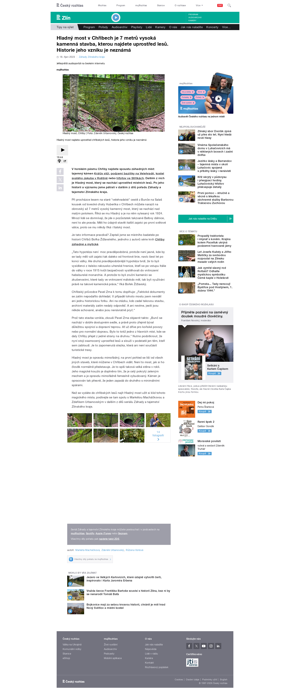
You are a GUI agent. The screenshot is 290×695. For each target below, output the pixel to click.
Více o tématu (188, 231)
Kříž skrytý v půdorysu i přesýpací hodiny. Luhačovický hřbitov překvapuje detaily (212, 182)
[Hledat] (229, 5)
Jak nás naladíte (192, 27)
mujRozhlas (141, 5)
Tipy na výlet (65, 27)
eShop (66, 658)
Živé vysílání (187, 103)
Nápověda (150, 649)
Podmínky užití (209, 679)
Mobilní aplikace (113, 658)
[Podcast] (59, 161)
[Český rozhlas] (70, 5)
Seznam (122, 533)
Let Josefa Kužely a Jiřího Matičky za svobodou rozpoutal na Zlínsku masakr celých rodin (214, 256)
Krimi (200, 92)
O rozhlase (180, 5)
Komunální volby (72, 649)
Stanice (161, 5)
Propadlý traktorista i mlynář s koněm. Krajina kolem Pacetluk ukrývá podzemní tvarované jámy (214, 240)
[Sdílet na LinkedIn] (60, 187)
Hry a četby (186, 92)
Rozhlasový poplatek (156, 667)
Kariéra (149, 658)
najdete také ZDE (109, 538)
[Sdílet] (65, 161)
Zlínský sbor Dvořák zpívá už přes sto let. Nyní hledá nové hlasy (215, 134)
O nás (173, 27)
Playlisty (136, 27)
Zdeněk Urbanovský (105, 133)
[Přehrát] (62, 150)
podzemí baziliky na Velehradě (132, 173)
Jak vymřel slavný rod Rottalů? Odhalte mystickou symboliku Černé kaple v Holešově (213, 272)
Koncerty (212, 27)
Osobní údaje (192, 679)
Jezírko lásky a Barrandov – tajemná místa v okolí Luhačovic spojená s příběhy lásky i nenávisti (215, 166)
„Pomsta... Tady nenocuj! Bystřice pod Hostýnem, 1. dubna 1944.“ (215, 287)
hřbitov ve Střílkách (130, 178)
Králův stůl (101, 173)
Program (120, 5)
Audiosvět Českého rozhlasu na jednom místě (201, 116)
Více (226, 27)
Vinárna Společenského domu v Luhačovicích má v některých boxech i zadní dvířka (215, 149)
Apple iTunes (103, 533)
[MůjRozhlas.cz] (63, 70)
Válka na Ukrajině (72, 644)
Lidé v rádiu (151, 653)
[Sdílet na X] (60, 179)
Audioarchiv (194, 17)
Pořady (103, 27)
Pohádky (185, 97)
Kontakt (149, 662)
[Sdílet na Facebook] (60, 171)
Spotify (90, 533)
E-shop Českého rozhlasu (196, 304)
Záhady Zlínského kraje (92, 56)
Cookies (179, 679)
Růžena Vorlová (134, 550)
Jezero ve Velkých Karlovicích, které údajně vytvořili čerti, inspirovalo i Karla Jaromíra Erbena (124, 579)
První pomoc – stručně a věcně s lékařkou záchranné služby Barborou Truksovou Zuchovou (215, 198)
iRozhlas (102, 5)
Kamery (192, 21)
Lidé (149, 27)
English (223, 679)
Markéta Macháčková (87, 550)
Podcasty (109, 653)
